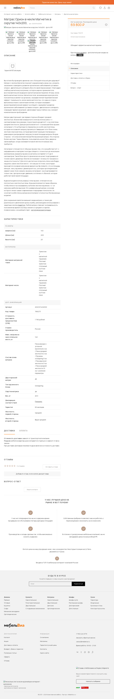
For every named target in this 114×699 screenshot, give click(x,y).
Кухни (93, 597)
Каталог (7, 637)
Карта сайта (44, 653)
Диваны (7, 597)
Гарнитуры (94, 600)
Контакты (43, 649)
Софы (6, 609)
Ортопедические (10, 614)
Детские (50, 606)
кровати (83, 53)
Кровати (29, 597)
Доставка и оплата (11, 645)
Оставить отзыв (52, 467)
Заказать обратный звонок (85, 638)
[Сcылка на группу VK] (77, 652)
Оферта (7, 657)
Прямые (7, 600)
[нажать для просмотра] (10, 34)
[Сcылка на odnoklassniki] (81, 652)
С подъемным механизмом (35, 609)
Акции (6, 641)
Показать (38, 401)
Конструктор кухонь (98, 609)
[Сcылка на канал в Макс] (85, 652)
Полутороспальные (33, 603)
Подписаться (78, 584)
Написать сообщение (93, 681)
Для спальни (73, 609)
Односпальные (31, 600)
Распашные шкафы (76, 603)
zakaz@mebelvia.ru (83, 642)
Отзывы (73, 83)
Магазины (43, 641)
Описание (74, 68)
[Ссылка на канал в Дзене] (89, 652)
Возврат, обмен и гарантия (13, 649)
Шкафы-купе (73, 600)
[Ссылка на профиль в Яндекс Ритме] (92, 652)
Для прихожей (74, 606)
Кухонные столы (96, 606)
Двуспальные (30, 606)
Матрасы (50, 597)
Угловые (7, 603)
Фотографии (75, 64)
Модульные (95, 603)
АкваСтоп (21, 205)
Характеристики (76, 73)
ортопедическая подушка (41, 210)
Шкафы (71, 597)
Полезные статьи (10, 653)
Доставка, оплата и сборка (80, 78)
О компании (44, 637)
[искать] (94, 7)
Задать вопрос (32, 489)
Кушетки (7, 606)
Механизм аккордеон (11, 611)
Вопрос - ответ (76, 88)
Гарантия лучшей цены (48, 645)
